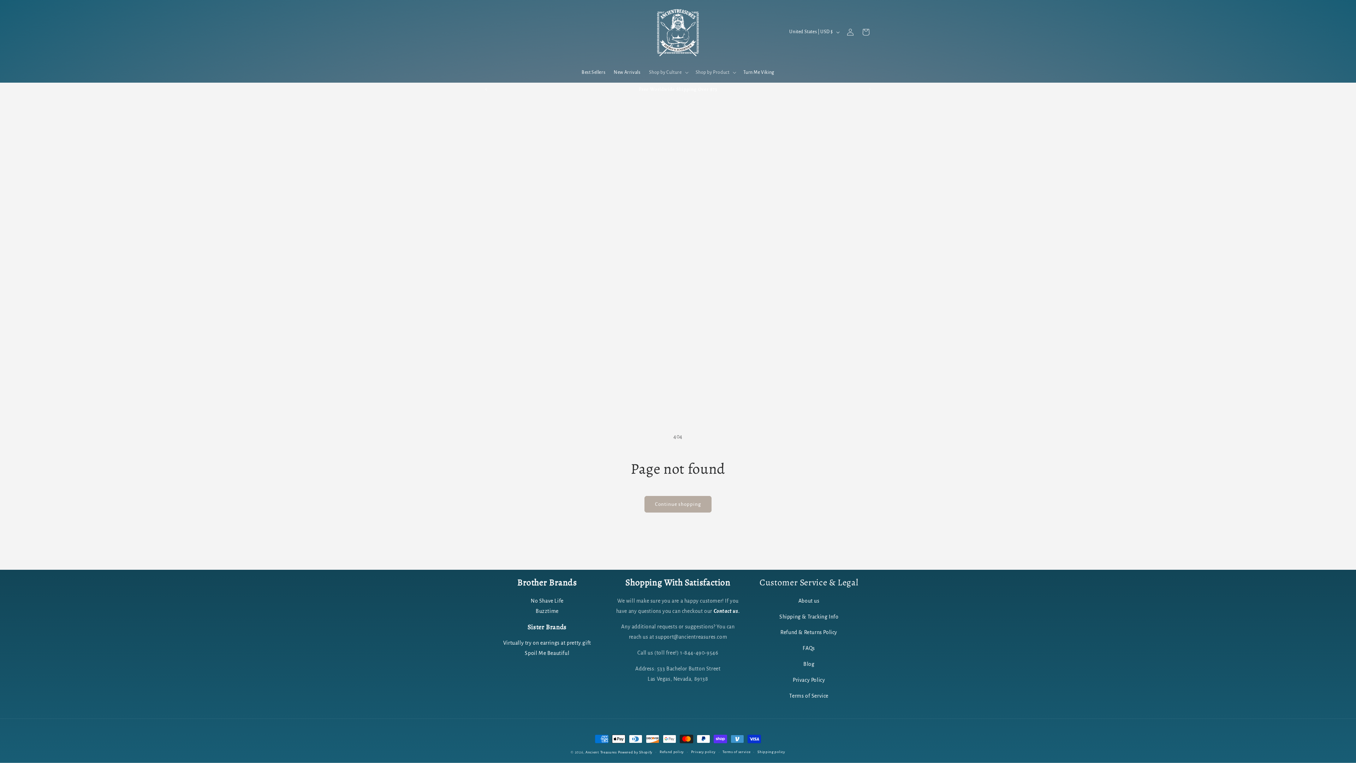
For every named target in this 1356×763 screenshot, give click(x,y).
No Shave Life (547, 601)
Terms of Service (808, 696)
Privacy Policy (809, 680)
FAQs (809, 648)
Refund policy (672, 752)
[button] (668, 72)
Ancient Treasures (601, 752)
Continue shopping (678, 504)
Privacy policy (703, 752)
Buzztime (547, 611)
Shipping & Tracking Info (808, 617)
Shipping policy (771, 752)
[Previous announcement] (486, 89)
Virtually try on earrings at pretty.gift (547, 643)
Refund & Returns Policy (808, 632)
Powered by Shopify (635, 752)
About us (809, 601)
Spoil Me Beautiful (547, 653)
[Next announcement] (870, 89)
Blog (808, 664)
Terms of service (736, 752)
